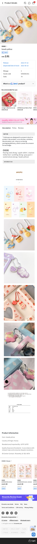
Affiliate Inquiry (13, 520)
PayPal (24, 529)
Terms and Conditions (8, 507)
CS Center (4, 520)
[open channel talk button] (33, 534)
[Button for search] (25, 3)
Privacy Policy (29, 507)
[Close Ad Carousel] (35, 526)
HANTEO (5, 529)
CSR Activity (19, 507)
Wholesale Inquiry (25, 520)
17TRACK (5, 532)
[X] (7, 513)
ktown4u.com (18, 523)
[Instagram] (11, 513)
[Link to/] (29, 3)
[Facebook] (3, 513)
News (25, 504)
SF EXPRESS (14, 532)
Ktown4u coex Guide (7, 504)
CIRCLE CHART (15, 529)
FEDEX (23, 532)
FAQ (21, 504)
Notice (17, 504)
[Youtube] (16, 513)
